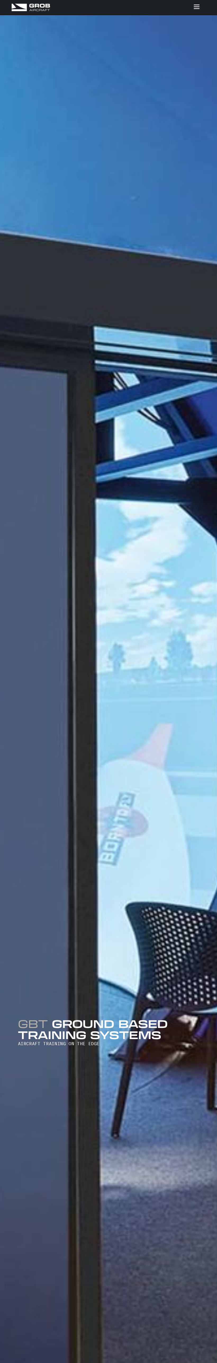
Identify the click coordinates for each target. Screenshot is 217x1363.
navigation (196, 7)
